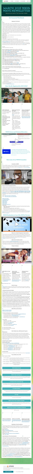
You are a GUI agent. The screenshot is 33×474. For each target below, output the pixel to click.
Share (12, 63)
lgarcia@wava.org (10, 349)
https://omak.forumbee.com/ (6, 204)
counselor (19, 167)
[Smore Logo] (6, 1)
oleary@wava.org (10, 348)
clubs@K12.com (14, 324)
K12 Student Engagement (5, 199)
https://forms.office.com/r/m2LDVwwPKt (11, 196)
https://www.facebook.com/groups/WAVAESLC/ (12, 433)
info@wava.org (11, 322)
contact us (7, 212)
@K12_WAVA (7, 434)
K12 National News (16, 388)
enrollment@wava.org (15, 315)
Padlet (18, 62)
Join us (16, 54)
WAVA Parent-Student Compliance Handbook (16, 407)
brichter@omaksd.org (26, 442)
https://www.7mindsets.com (6, 41)
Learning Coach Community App (16, 381)
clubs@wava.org (9, 323)
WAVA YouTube (4, 203)
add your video (12, 55)
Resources (12, 325)
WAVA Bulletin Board (5, 200)
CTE (23, 43)
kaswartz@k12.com (25, 443)
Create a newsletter (8, 471)
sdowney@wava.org (10, 347)
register (13, 114)
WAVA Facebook (4, 201)
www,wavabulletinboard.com (9, 430)
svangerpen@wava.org (19, 456)
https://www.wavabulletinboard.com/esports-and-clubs (22, 190)
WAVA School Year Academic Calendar (16, 400)
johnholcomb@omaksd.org (23, 444)
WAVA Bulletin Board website (14, 241)
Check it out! (4, 286)
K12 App (16, 394)
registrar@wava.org (22, 316)
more (18, 51)
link (19, 64)
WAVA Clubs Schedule (5, 198)
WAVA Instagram (4, 202)
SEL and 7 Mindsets (27, 167)
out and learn (8, 52)
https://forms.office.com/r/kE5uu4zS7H (10, 195)
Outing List (9, 50)
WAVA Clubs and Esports (16, 374)
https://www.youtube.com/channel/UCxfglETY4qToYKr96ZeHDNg (16, 420)
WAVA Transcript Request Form (15, 314)
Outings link (4, 247)
